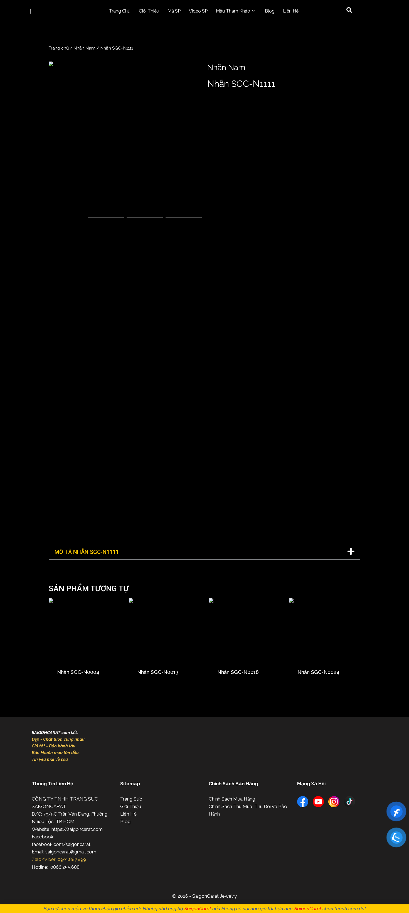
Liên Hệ (291, 11)
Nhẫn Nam (84, 48)
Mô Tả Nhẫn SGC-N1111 (87, 552)
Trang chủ (59, 48)
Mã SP (174, 11)
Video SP (198, 11)
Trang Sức (131, 799)
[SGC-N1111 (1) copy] (125, 138)
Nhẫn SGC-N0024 (318, 672)
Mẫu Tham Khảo (233, 11)
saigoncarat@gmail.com (70, 852)
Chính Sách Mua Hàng (232, 799)
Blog (270, 11)
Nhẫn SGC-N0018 (238, 672)
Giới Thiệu (149, 11)
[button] (204, 551)
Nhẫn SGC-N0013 (157, 672)
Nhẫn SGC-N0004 (78, 672)
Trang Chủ (119, 11)
